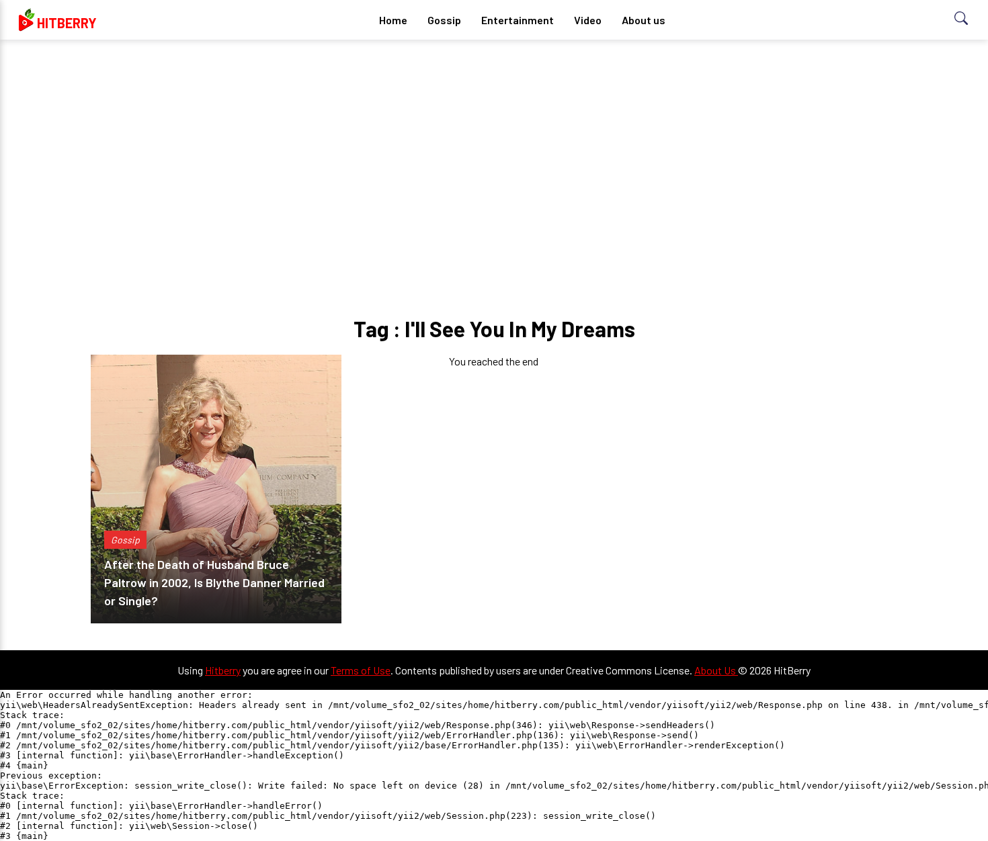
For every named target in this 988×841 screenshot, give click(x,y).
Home (393, 19)
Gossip (444, 19)
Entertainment (517, 19)
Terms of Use (360, 670)
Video (588, 19)
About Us (716, 670)
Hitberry (223, 670)
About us (643, 19)
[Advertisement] (494, 154)
